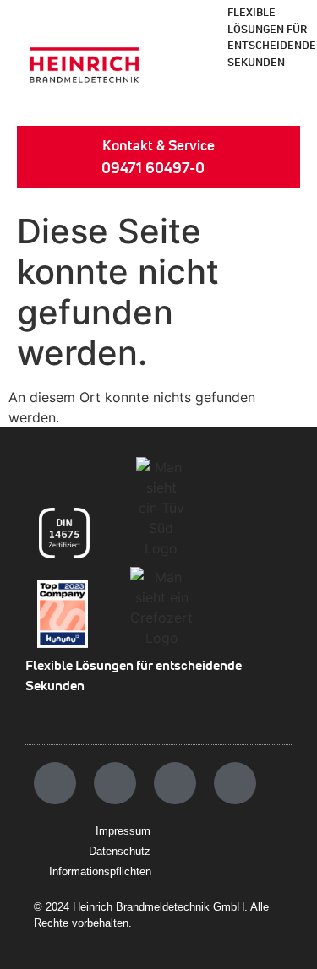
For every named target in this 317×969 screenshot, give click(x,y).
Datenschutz (119, 851)
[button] (274, 98)
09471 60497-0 (153, 167)
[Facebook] (55, 783)
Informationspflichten (100, 871)
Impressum (123, 831)
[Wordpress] (235, 783)
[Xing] (175, 783)
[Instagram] (115, 783)
